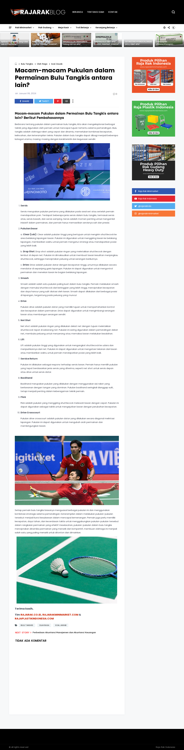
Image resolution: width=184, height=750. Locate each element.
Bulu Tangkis (27, 64)
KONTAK (113, 11)
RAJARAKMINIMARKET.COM (60, 614)
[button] (173, 27)
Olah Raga (42, 64)
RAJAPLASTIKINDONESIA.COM (34, 618)
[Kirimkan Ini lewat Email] (66, 101)
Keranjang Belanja (105, 27)
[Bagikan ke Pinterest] (58, 101)
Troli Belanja (82, 27)
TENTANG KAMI (95, 11)
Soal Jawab (57, 64)
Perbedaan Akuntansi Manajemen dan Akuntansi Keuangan (64, 632)
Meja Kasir (63, 27)
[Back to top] (177, 743)
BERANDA (77, 11)
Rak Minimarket (23, 27)
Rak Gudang (44, 27)
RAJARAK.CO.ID (31, 614)
